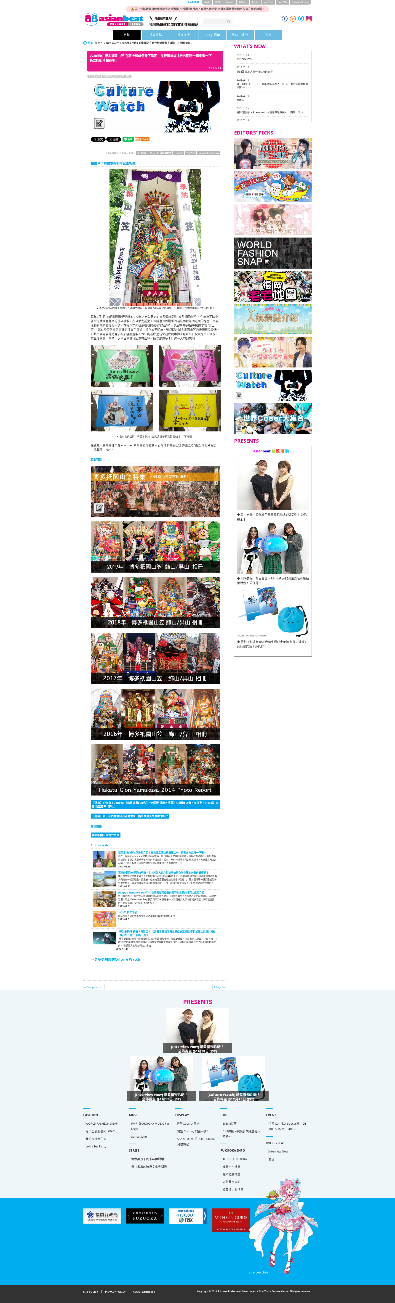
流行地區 (126, 76)
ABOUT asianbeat (144, 1291)
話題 (127, 35)
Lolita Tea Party (95, 1146)
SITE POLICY (90, 1291)
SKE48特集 (230, 1123)
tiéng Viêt (282, 2)
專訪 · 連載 (240, 35)
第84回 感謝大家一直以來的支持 (255, 71)
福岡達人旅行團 (233, 1189)
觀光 (116, 76)
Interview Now (278, 1151)
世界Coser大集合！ (190, 1123)
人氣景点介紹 (231, 1182)
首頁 (90, 43)
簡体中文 (230, 2)
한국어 (218, 2)
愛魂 (271, 1159)
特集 (268, 35)
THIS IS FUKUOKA (235, 1159)
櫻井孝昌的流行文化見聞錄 (149, 1167)
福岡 (98, 76)
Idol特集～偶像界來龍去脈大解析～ (242, 1134)
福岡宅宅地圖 (231, 1167)
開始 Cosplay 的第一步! (192, 1131)
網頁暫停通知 (244, 59)
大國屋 (240, 100)
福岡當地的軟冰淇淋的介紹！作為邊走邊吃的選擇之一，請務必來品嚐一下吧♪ (161, 852)
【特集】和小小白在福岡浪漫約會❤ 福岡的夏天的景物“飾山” (130, 816)
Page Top (221, 987)
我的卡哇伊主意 (95, 1139)
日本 (90, 76)
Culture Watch (110, 43)
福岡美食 (184, 35)
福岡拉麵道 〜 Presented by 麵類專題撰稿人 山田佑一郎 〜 (270, 112)
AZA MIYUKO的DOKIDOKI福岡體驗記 (196, 1141)
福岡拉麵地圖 (231, 1174)
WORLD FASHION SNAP (101, 1123)
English (255, 2)
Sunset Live (139, 1136)
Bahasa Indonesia (300, 2)
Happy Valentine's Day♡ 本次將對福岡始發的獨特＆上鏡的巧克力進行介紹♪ (162, 892)
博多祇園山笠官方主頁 (105, 835)
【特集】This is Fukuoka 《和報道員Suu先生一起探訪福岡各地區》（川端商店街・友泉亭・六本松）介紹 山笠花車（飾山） (155, 804)
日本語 (207, 2)
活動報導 (107, 76)
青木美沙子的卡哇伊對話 (147, 1159)
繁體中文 (243, 2)
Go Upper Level (95, 987)
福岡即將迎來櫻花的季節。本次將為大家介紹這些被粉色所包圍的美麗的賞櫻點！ (163, 872)
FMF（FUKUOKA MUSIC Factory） (150, 1126)
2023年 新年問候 (127, 912)
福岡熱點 (155, 35)
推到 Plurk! (142, 139)
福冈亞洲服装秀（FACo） (102, 1131)
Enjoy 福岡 (212, 35)
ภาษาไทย (268, 2)
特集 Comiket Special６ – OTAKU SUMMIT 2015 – (287, 1126)
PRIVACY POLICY (115, 1291)
